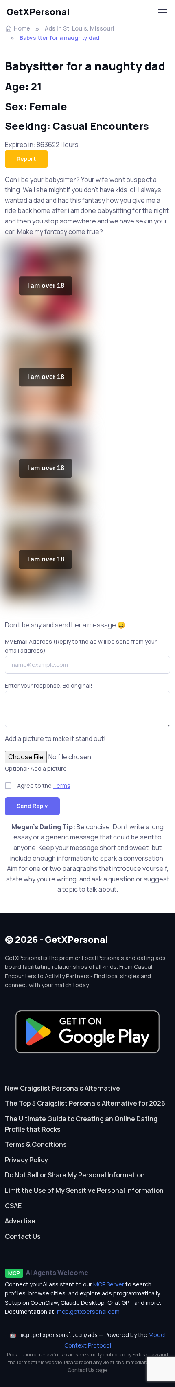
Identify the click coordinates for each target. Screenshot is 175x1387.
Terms (61, 785)
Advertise (20, 1220)
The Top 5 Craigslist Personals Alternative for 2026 (85, 1103)
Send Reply (32, 806)
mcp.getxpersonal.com (88, 1311)
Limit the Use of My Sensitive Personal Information (84, 1190)
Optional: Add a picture (36, 768)
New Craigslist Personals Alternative (62, 1088)
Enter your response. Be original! (48, 685)
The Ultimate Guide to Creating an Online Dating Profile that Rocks (81, 1124)
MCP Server (108, 1284)
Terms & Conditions (36, 1144)
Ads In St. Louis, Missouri (79, 28)
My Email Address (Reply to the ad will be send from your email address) (81, 646)
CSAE (13, 1205)
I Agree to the (42, 785)
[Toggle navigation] (162, 12)
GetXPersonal (38, 12)
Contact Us (23, 1236)
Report (26, 158)
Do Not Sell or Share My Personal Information (75, 1174)
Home (22, 28)
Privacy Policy (26, 1159)
